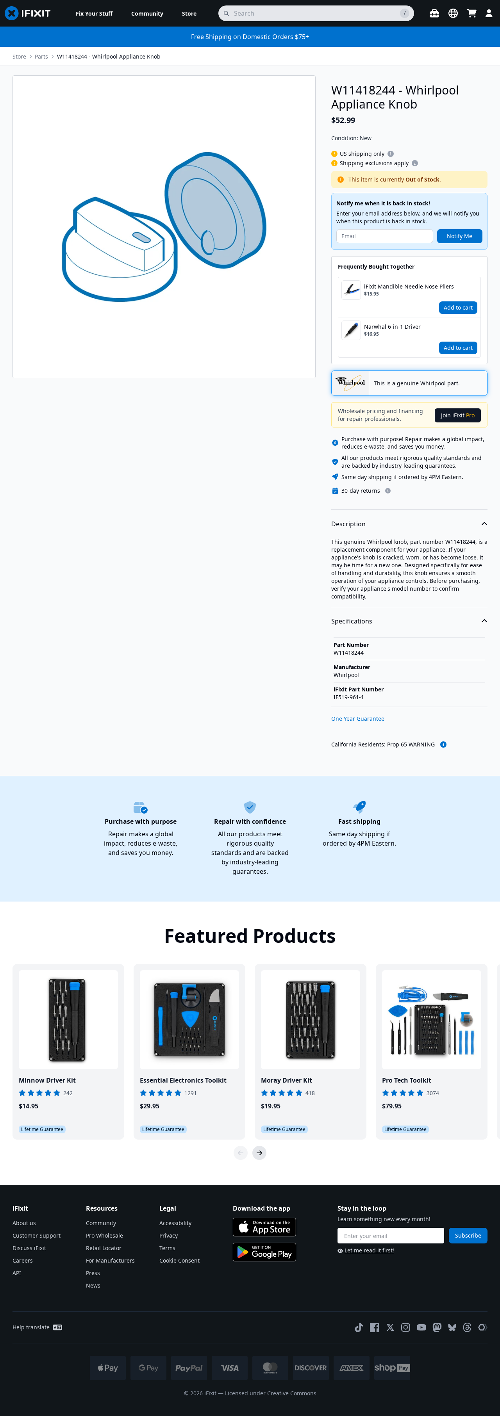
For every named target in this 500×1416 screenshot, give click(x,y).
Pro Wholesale (104, 1235)
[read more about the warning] (443, 744)
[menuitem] (94, 13)
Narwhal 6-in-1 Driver (392, 326)
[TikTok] (359, 1327)
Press (93, 1273)
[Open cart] (472, 13)
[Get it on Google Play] (264, 1252)
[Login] (489, 13)
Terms (167, 1248)
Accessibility (175, 1223)
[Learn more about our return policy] (388, 490)
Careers (22, 1260)
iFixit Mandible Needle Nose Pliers (409, 286)
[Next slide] (259, 1153)
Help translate (31, 1327)
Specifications (351, 621)
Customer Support (36, 1235)
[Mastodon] (437, 1327)
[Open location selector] (453, 13)
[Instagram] (406, 1327)
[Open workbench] (434, 13)
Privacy (168, 1235)
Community (101, 1223)
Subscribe (468, 1235)
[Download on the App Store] (264, 1227)
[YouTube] (421, 1327)
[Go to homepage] (31, 13)
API (16, 1273)
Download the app (261, 1208)
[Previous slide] (241, 1153)
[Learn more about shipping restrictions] (391, 154)
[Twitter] (390, 1327)
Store (19, 56)
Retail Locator (103, 1248)
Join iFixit (458, 415)
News (93, 1285)
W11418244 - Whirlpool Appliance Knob (109, 56)
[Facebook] (374, 1327)
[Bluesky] (452, 1327)
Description (348, 524)
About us (24, 1223)
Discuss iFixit (29, 1248)
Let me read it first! (369, 1250)
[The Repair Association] (483, 1327)
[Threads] (467, 1327)
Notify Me (459, 236)
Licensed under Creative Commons (270, 1393)
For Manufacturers (110, 1260)
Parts (41, 56)
